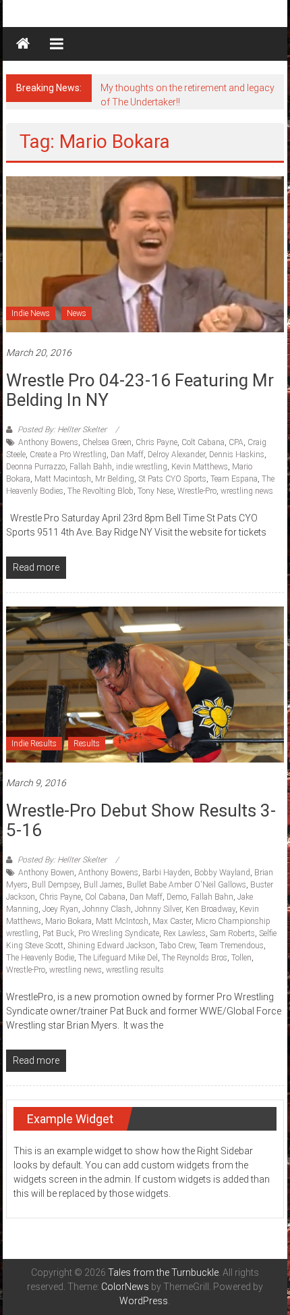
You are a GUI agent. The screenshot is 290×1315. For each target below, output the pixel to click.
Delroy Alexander (176, 454)
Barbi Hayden (166, 872)
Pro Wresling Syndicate (118, 933)
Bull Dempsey (56, 884)
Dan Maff (127, 454)
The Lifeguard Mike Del (118, 957)
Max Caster (172, 921)
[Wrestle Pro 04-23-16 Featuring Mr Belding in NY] (145, 254)
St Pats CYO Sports (172, 479)
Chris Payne (156, 442)
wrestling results (135, 970)
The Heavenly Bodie (40, 957)
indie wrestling (141, 466)
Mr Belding (114, 479)
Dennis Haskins (236, 454)
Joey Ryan (60, 909)
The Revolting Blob (100, 491)
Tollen (241, 957)
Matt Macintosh (62, 479)
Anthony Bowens (48, 442)
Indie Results (34, 743)
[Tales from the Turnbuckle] (23, 44)
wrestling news (247, 491)
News (76, 313)
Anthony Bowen (46, 872)
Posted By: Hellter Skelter (62, 429)
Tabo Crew (177, 945)
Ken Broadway (210, 909)
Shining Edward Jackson (111, 945)
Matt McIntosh (122, 921)
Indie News (30, 313)
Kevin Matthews (199, 466)
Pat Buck (58, 933)
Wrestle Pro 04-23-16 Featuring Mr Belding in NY (140, 390)
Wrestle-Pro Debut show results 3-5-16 (141, 820)
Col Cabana (105, 897)
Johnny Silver (158, 909)
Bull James (103, 884)
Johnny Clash (106, 909)
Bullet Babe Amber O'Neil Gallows (186, 884)
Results (87, 743)
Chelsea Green (107, 442)
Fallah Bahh (90, 466)
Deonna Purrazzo (35, 466)
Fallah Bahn (212, 897)
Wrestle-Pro (196, 491)
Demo (177, 897)
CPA (236, 442)
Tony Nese (155, 491)
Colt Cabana (203, 442)
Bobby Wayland (222, 872)
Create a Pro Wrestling (68, 454)
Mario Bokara (68, 921)
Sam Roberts (232, 933)
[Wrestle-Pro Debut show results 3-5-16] (145, 684)
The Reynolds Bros (194, 957)
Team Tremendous (231, 945)
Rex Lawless (184, 933)
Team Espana (234, 479)
